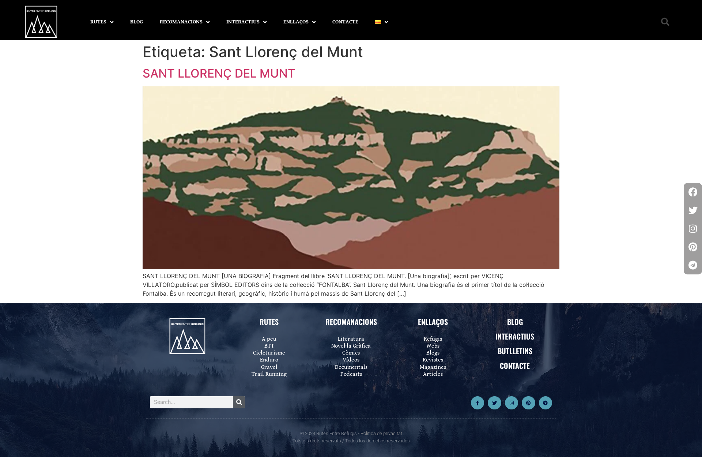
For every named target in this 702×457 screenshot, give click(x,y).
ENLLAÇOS (296, 22)
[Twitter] (494, 402)
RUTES (98, 22)
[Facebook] (693, 192)
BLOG (136, 22)
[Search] (239, 402)
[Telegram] (545, 402)
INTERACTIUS (243, 22)
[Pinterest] (528, 402)
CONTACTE (345, 22)
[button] (665, 22)
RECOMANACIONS (181, 22)
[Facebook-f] (477, 402)
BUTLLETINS (515, 350)
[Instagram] (511, 402)
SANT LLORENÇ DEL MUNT (219, 73)
